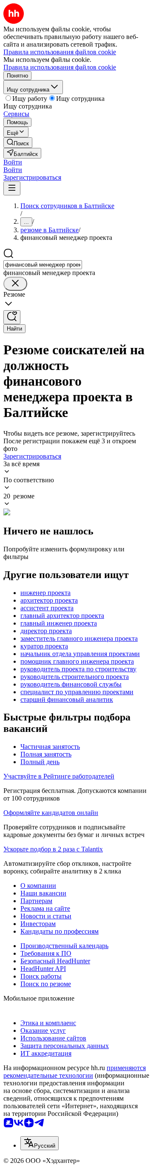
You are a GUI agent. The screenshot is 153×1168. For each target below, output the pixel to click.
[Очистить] (15, 284)
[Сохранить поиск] (11, 317)
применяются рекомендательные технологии (74, 1071)
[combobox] (42, 264)
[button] (12, 162)
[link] (17, 142)
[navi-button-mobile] (11, 188)
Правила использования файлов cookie (59, 67)
